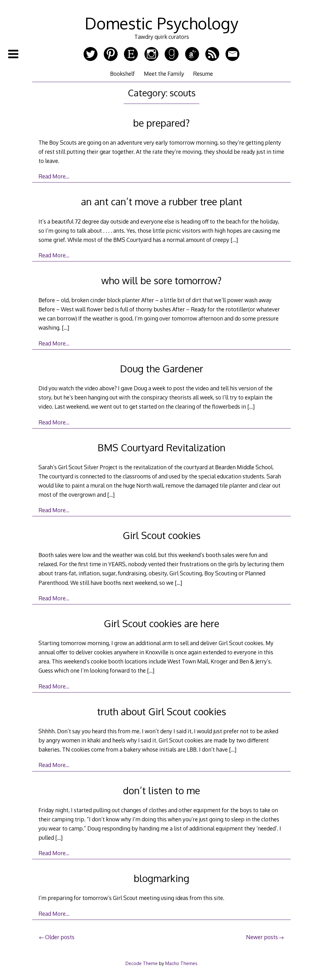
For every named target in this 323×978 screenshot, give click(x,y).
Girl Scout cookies (162, 535)
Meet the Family (164, 73)
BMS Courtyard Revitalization (161, 447)
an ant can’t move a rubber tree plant (161, 201)
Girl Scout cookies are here (161, 623)
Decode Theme (142, 963)
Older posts (59, 936)
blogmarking (161, 878)
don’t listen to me (161, 790)
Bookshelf (122, 73)
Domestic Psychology (161, 23)
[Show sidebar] (13, 54)
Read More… (53, 176)
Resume (203, 73)
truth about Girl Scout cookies (161, 711)
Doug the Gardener (161, 368)
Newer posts (262, 936)
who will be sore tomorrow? (161, 280)
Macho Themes (181, 963)
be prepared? (161, 123)
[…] (234, 239)
